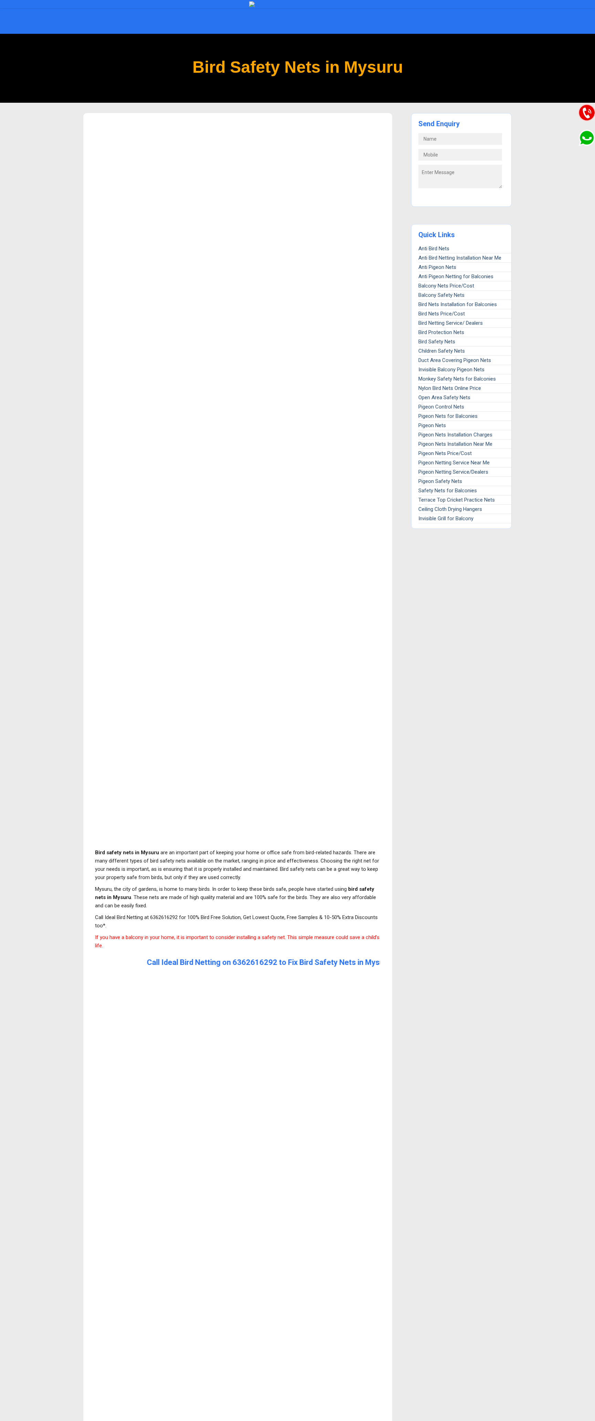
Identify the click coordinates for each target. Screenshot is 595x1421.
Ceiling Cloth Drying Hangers (450, 509)
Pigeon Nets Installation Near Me (455, 444)
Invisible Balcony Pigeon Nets (451, 369)
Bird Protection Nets (441, 332)
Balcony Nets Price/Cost (446, 286)
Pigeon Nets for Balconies (448, 416)
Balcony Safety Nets (441, 295)
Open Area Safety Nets (444, 397)
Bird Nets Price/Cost (441, 314)
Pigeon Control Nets (441, 407)
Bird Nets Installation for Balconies (457, 304)
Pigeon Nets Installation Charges (455, 435)
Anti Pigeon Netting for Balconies (455, 276)
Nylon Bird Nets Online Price (449, 388)
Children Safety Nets (441, 351)
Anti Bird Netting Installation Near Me (459, 258)
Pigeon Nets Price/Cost (445, 453)
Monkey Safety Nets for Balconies (457, 379)
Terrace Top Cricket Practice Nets (456, 500)
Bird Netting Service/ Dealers (450, 323)
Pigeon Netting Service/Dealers (453, 472)
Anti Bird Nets (433, 248)
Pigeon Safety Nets (440, 481)
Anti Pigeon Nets (437, 267)
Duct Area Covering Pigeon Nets (454, 360)
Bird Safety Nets (436, 342)
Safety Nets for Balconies (447, 490)
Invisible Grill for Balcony (445, 518)
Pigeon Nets (432, 425)
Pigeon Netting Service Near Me (454, 463)
